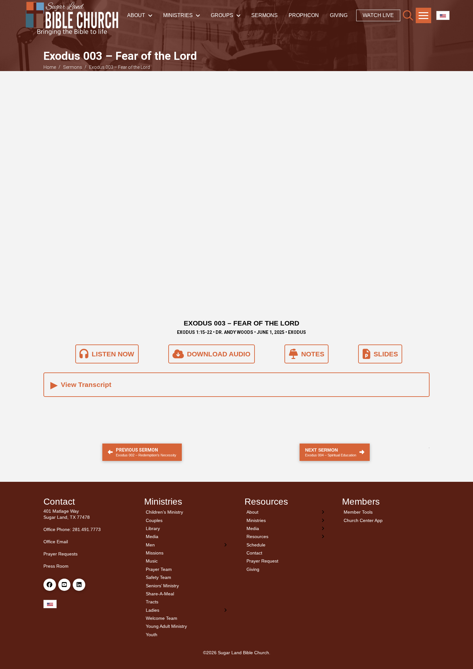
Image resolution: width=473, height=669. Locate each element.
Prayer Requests (60, 553)
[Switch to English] (443, 15)
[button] (408, 15)
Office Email (55, 541)
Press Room (56, 566)
